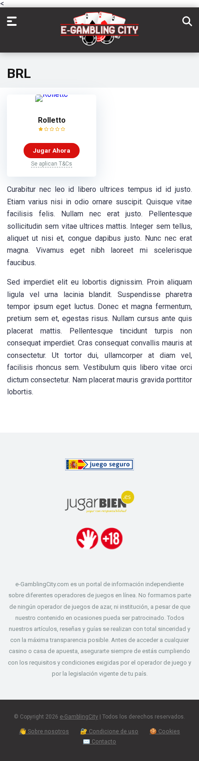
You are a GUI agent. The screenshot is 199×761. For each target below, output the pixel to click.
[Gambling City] (99, 31)
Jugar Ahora (51, 150)
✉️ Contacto (99, 741)
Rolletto (52, 120)
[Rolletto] (51, 94)
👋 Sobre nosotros (44, 731)
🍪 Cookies (164, 731)
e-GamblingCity (79, 716)
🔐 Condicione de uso (109, 731)
